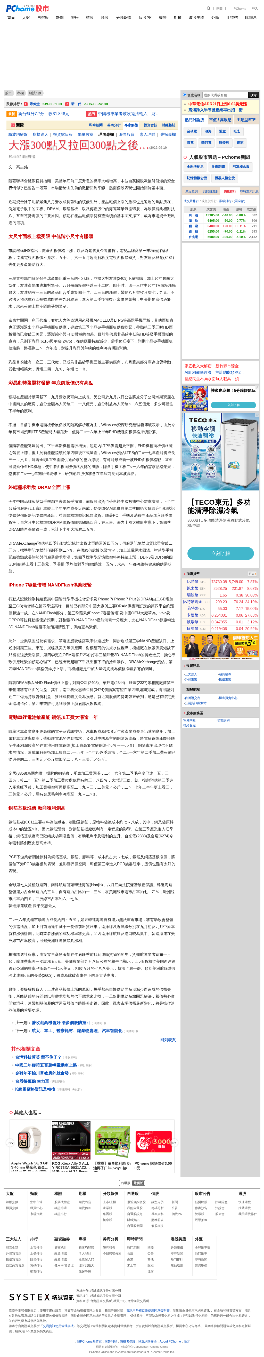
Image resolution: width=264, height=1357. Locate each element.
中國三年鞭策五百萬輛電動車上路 (46, 1065)
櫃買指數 (12, 1208)
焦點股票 (177, 1265)
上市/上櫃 (109, 1202)
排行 (75, 17)
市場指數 (36, 1214)
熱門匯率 (201, 1253)
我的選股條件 (247, 1214)
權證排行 (60, 1214)
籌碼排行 (36, 1265)
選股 (90, 17)
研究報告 (109, 1247)
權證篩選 (60, 1208)
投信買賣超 (13, 1259)
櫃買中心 (36, 1208)
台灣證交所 (192, 698)
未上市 (131, 1265)
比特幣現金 (192, 601)
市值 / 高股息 (220, 119)
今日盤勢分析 (112, 1253)
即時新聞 (96, 125)
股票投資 (127, 134)
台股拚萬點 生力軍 (32, 1081)
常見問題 (189, 720)
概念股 (107, 1220)
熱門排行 (177, 1259)
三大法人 (191, 674)
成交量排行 (191, 201)
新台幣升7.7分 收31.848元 (43, 114)
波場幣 (193, 622)
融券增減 (60, 1259)
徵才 (187, 1341)
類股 (105, 17)
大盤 (26, 17)
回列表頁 (168, 1039)
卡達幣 (193, 615)
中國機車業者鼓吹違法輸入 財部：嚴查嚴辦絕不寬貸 (130, 114)
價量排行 (230, 191)
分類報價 (123, 17)
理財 (150, 1271)
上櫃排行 (36, 1253)
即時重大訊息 (249, 191)
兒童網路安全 (147, 1341)
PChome (240, 8)
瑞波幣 (193, 595)
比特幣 (232, 17)
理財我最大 (86, 1265)
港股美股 (196, 17)
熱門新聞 (133, 1247)
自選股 (43, 17)
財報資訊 (133, 1220)
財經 (150, 1265)
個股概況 (157, 1226)
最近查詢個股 (136, 1202)
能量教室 (85, 134)
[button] (174, 1143)
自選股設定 (135, 1214)
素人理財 (147, 134)
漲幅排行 (225, 201)
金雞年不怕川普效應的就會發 (42, 1073)
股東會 (220, 1214)
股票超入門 (86, 1259)
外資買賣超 (13, 1253)
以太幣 (193, 588)
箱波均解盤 (18, 134)
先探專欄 (168, 134)
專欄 (20, 93)
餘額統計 (60, 1247)
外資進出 (191, 679)
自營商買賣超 (15, 1265)
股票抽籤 (201, 1220)
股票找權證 (62, 1202)
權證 (163, 17)
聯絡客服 (189, 725)
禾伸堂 (43, 102)
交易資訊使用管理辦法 (58, 1326)
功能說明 (223, 720)
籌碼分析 (157, 1208)
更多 (251, 573)
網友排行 (36, 1271)
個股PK (145, 17)
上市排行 (36, 1247)
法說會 (220, 1208)
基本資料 (157, 1214)
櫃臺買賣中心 (228, 698)
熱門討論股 (194, 119)
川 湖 (193, 215)
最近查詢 (191, 191)
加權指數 (12, 1202)
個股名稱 (194, 95)
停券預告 (201, 1208)
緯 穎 (193, 231)
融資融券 (225, 674)
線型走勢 (157, 1202)
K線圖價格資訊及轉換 (35, 1089)
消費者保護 (127, 1341)
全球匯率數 (202, 1247)
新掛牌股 (201, 1202)
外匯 (215, 17)
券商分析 (114, 125)
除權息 (251, 17)
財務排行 (36, 1259)
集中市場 (36, 1202)
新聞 (219, 8)
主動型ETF (246, 119)
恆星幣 (193, 628)
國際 (150, 1247)
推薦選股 (244, 1208)
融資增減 (60, 1253)
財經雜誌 (168, 125)
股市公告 (202, 1193)
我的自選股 (210, 191)
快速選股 (244, 1202)
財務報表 (157, 1220)
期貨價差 (85, 1208)
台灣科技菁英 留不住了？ (38, 1057)
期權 (178, 17)
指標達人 (40, 134)
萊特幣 (193, 608)
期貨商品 (85, 1202)
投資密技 (150, 125)
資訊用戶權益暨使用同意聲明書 (148, 1310)
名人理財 (85, 1253)
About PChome (170, 1341)
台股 (130, 1253)
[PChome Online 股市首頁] (69, 8)
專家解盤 (131, 125)
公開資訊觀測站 (196, 703)
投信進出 (225, 679)
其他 (150, 1259)
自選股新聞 (135, 1226)
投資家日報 (63, 134)
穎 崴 (193, 226)
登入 (255, 8)
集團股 (107, 1214)
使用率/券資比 (64, 1265)
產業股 (107, 1208)
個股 (155, 1193)
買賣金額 (12, 1247)
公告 (175, 1208)
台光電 (193, 237)
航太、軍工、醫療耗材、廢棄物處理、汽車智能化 (77, 1030)
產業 (130, 1259)
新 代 (87, 102)
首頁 (11, 17)
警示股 (199, 1214)
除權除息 (221, 1202)
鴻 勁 (193, 221)
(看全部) (239, 201)
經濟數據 (201, 1265)
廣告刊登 (111, 1341)
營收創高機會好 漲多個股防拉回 (61, 1022)
